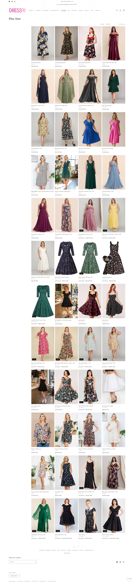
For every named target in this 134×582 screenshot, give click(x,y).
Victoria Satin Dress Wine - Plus (109, 62)
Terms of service (35, 581)
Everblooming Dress (36, 62)
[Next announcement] (89, 1)
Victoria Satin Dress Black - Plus (86, 105)
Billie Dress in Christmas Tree (85, 277)
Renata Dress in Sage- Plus (61, 105)
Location (69, 550)
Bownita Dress (82, 320)
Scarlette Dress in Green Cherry (38, 320)
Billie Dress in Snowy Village (62, 277)
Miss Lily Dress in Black (108, 534)
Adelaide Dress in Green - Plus (38, 534)
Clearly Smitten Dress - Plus (108, 363)
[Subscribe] (35, 562)
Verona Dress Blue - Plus (108, 191)
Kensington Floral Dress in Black (62, 406)
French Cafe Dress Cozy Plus (108, 448)
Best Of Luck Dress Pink (107, 148)
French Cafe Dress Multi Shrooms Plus (40, 491)
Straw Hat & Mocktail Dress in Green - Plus (65, 363)
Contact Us (75, 550)
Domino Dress (105, 320)
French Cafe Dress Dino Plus (61, 448)
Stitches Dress (82, 534)
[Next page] (82, 546)
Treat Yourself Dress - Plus (85, 363)
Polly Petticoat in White (107, 406)
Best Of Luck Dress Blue (84, 148)
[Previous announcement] (44, 1)
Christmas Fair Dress (107, 277)
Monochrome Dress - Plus (61, 148)
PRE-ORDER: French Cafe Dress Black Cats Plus (42, 191)
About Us (63, 550)
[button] (31, 10)
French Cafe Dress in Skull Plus (86, 448)
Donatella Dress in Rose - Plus (86, 234)
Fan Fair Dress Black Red (84, 62)
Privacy (81, 550)
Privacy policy (20, 581)
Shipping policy (43, 581)
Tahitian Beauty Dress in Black (86, 405)
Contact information (52, 581)
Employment (67, 553)
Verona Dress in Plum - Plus (37, 234)
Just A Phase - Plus (59, 491)
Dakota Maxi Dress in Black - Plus (86, 491)
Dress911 (14, 581)
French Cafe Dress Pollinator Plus (62, 191)
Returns (54, 550)
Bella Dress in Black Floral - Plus (110, 491)
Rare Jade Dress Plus (107, 105)
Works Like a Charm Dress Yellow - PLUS (111, 234)
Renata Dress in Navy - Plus (37, 105)
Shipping (48, 550)
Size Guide (42, 550)
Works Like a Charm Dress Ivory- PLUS (40, 277)
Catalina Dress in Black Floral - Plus (63, 234)
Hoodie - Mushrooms (36, 448)
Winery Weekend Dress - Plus (38, 363)
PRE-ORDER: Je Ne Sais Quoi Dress (63, 320)
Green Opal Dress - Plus (36, 148)
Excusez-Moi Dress (35, 406)
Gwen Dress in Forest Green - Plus (86, 191)
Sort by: (102, 24)
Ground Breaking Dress (60, 62)
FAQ (58, 550)
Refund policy (27, 581)
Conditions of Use (89, 550)
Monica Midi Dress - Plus (61, 534)
